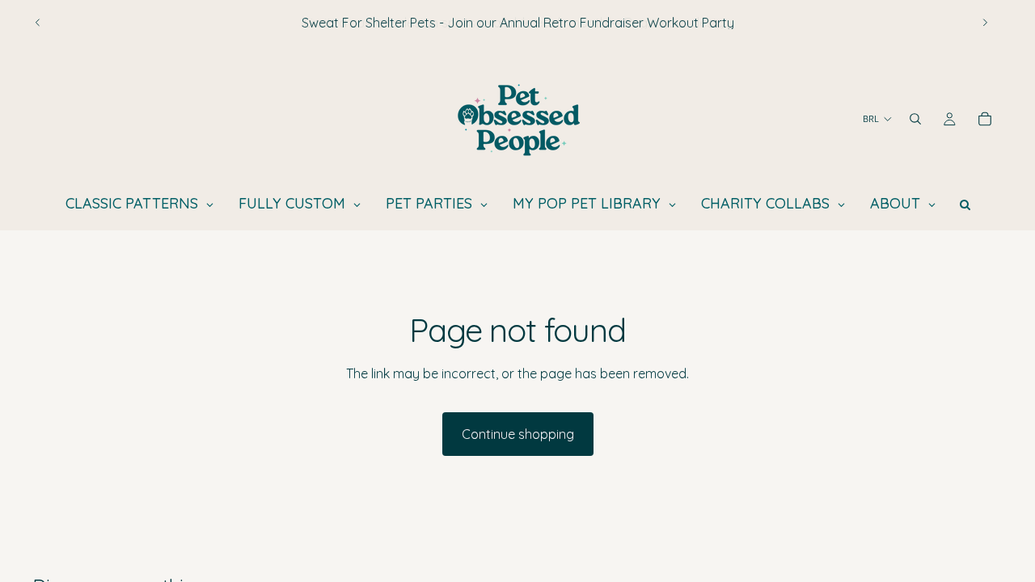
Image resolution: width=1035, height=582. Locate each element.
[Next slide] (985, 22)
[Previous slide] (38, 22)
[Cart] (985, 119)
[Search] (915, 119)
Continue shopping (518, 434)
